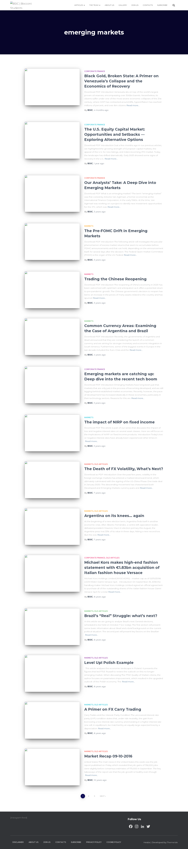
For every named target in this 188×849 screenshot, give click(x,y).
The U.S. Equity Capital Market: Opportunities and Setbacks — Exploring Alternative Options (114, 134)
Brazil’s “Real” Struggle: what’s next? (120, 616)
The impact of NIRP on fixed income (119, 422)
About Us (109, 5)
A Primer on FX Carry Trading (112, 709)
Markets (88, 226)
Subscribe (162, 5)
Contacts (148, 5)
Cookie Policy (113, 842)
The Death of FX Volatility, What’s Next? (123, 469)
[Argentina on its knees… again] (52, 526)
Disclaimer (18, 842)
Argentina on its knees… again (114, 515)
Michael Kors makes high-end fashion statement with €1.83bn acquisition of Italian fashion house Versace (122, 567)
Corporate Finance (94, 71)
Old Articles (101, 464)
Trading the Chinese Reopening (115, 279)
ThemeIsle (172, 842)
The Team (94, 5)
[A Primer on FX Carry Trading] (52, 720)
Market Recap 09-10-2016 (108, 756)
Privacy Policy (93, 842)
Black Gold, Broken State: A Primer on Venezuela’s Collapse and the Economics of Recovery (121, 81)
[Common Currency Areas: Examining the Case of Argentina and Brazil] (52, 336)
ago (101, 110)
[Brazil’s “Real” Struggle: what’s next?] (52, 626)
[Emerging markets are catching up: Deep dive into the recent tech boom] (52, 384)
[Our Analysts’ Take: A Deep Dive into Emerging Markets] (52, 193)
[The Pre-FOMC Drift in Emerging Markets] (52, 241)
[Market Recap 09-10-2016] (52, 766)
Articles (78, 5)
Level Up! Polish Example (109, 662)
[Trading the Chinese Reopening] (52, 289)
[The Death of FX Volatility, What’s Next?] (52, 479)
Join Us (134, 5)
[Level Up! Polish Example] (52, 673)
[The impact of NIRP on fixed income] (52, 433)
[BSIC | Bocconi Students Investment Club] (23, 5)
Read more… (133, 105)
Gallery (123, 5)
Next (102, 796)
